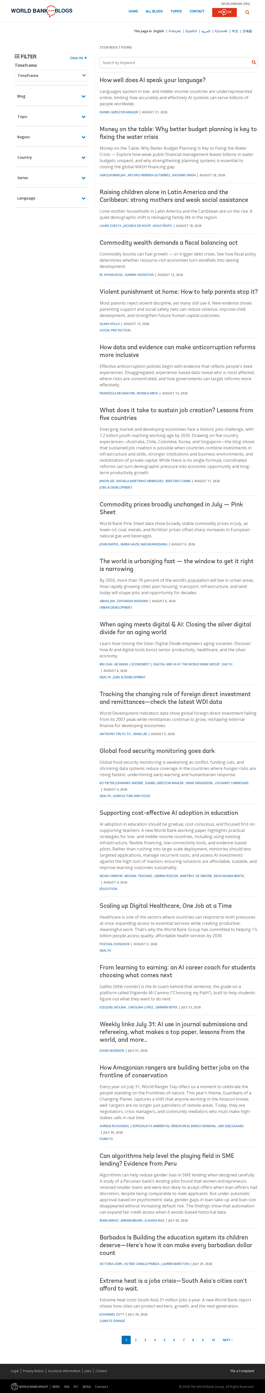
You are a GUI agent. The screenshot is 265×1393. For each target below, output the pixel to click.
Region (23, 136)
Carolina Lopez (140, 1007)
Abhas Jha (107, 601)
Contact (197, 11)
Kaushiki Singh (184, 175)
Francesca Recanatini (117, 393)
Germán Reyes (167, 1007)
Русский (221, 31)
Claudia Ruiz (154, 1220)
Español (191, 31)
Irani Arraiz (109, 1220)
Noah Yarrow (111, 876)
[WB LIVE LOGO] (224, 13)
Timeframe (26, 65)
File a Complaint (242, 1371)
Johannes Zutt (112, 1314)
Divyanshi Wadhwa (132, 601)
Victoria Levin (111, 1264)
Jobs (88, 1371)
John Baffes (109, 544)
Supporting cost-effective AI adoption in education (169, 813)
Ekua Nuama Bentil (229, 876)
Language (26, 198)
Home (133, 11)
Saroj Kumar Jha (113, 175)
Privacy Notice (33, 1371)
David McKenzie (112, 1050)
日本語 (247, 31)
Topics (176, 11)
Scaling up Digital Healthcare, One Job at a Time (166, 906)
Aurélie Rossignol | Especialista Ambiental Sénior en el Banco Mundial (158, 1126)
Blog (21, 96)
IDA (66, 1386)
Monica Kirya (147, 393)
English (159, 31)
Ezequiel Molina (113, 1007)
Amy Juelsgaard (231, 1126)
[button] (247, 12)
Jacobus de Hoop (137, 226)
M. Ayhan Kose (111, 275)
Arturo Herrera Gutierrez (149, 175)
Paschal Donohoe (115, 944)
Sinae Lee (140, 734)
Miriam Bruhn (131, 1220)
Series (22, 177)
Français (175, 31)
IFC (75, 1386)
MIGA (87, 1386)
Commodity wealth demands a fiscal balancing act (169, 243)
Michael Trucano (138, 876)
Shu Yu (227, 664)
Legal (15, 1371)
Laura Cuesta (110, 226)
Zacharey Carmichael (232, 783)
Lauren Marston (175, 1264)
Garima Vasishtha (139, 275)
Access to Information (64, 1371)
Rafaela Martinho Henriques (140, 481)
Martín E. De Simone (196, 876)
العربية (206, 31)
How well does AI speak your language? (152, 80)
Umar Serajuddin (199, 783)
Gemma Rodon (166, 876)
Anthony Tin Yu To (115, 734)
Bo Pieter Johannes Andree (121, 783)
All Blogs (154, 11)
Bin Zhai (106, 664)
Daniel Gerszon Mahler (119, 112)
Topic (22, 116)
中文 (235, 31)
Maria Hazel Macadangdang (144, 544)
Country (24, 157)
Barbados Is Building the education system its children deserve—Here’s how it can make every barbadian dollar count (176, 1245)
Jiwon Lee (107, 481)
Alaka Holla (110, 324)
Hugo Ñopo (162, 226)
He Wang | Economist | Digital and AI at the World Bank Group (167, 664)
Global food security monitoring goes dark (157, 751)
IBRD (56, 1386)
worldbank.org (235, 3)
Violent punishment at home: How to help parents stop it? (179, 292)
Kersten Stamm (178, 481)
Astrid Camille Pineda (141, 1264)
